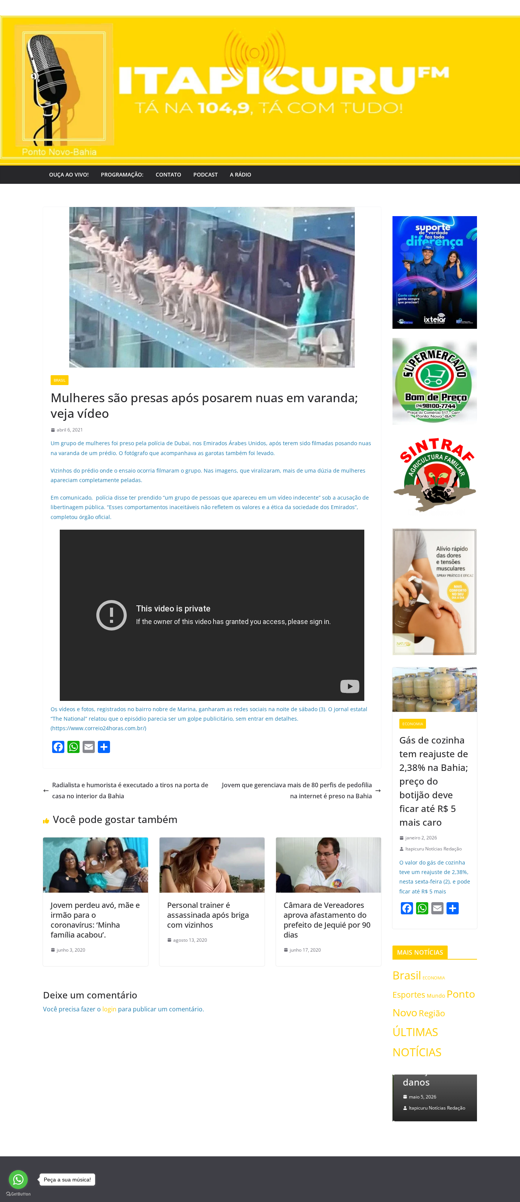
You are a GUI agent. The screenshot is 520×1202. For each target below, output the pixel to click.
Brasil (59, 380)
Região (432, 1013)
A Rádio (240, 174)
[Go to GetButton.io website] (18, 1194)
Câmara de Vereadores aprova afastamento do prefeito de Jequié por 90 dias (327, 920)
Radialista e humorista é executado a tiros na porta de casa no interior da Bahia (130, 790)
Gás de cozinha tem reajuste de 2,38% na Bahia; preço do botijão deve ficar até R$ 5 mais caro (433, 781)
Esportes (408, 994)
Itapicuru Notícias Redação (433, 848)
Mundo (436, 995)
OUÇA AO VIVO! (69, 174)
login (109, 1009)
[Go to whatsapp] (18, 1179)
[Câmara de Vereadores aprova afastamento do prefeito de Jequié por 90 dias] (328, 843)
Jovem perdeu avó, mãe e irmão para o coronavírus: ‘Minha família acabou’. (95, 920)
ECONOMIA (412, 723)
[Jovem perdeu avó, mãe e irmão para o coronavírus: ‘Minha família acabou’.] (95, 843)
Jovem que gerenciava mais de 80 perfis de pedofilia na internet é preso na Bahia (297, 790)
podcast (205, 174)
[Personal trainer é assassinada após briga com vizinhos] (212, 843)
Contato (168, 174)
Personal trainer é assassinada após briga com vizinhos (208, 915)
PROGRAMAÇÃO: (122, 174)
